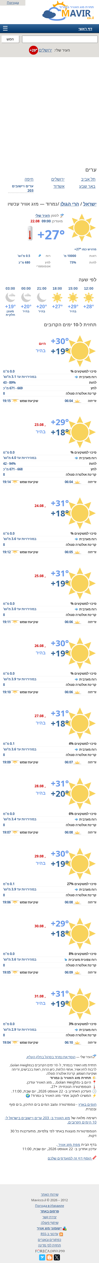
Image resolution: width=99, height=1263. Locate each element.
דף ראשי (85, 28)
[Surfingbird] (42, 1257)
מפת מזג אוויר (68, 1144)
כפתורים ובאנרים (49, 1239)
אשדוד (58, 186)
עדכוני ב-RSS (49, 1233)
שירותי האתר (49, 1194)
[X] (57, 1257)
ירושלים (57, 179)
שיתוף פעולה (49, 1222)
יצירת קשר (49, 1217)
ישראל (89, 204)
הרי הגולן (69, 204)
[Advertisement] (49, 109)
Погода (13, 2)
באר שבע (87, 186)
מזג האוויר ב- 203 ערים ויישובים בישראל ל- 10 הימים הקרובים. (50, 1120)
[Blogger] (49, 1257)
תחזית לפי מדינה (49, 1245)
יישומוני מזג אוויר (49, 1228)
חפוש (10, 39)
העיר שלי (42, 215)
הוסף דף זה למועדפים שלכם (70, 1158)
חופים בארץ (87, 1104)
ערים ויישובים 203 (23, 188)
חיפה (29, 179)
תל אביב (88, 179)
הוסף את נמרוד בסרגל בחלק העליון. (50, 1057)
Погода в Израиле (49, 1205)
